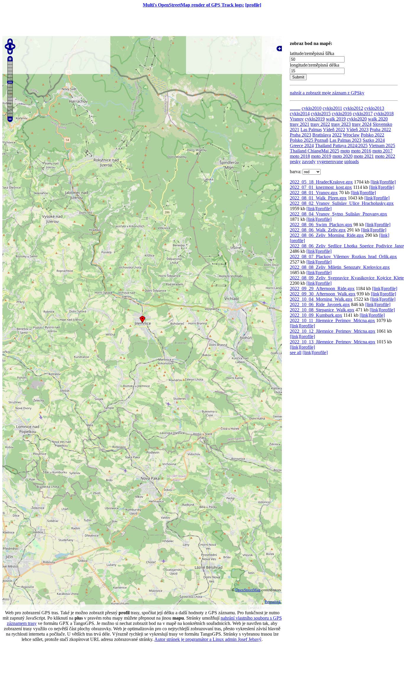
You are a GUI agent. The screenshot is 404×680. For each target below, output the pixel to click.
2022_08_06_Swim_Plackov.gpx (321, 224)
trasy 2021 (299, 124)
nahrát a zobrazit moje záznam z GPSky (327, 92)
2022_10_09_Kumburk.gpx (316, 315)
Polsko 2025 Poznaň (309, 140)
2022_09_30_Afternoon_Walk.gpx (322, 293)
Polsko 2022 (372, 134)
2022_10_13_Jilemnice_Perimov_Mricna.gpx (332, 341)
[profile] (253, 4)
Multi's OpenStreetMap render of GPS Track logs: (193, 4)
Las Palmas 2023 (345, 140)
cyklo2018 (384, 113)
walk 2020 (378, 118)
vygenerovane (330, 161)
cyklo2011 (332, 108)
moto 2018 (300, 156)
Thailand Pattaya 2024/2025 (341, 145)
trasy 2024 (361, 124)
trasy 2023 (341, 124)
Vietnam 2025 (382, 145)
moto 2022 (385, 156)
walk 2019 (336, 118)
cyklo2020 (357, 118)
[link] (376, 181)
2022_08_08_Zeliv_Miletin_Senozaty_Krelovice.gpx (340, 267)
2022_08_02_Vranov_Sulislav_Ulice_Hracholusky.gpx (342, 203)
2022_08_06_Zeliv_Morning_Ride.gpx (327, 235)
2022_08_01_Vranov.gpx (314, 192)
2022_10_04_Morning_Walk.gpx (321, 299)
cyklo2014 (300, 113)
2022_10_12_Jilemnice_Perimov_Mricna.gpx (332, 331)
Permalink (273, 601)
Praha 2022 (380, 129)
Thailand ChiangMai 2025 (314, 150)
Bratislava (321, 134)
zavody (309, 161)
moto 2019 (321, 156)
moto (345, 150)
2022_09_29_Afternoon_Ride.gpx (322, 288)
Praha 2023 (300, 134)
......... (295, 108)
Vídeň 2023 (357, 129)
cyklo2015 (321, 113)
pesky (295, 161)
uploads (351, 161)
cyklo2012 (353, 108)
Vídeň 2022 (334, 129)
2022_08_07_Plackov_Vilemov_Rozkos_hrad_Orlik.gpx (343, 256)
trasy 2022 (320, 124)
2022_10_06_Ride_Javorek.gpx (320, 304)
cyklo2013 (374, 108)
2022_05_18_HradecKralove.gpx (321, 181)
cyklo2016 (342, 113)
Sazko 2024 (374, 140)
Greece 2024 (302, 145)
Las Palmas (311, 129)
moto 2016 (361, 150)
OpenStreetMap (248, 590)
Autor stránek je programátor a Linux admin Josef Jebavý (207, 639)
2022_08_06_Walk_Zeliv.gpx (318, 229)
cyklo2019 (315, 118)
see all (295, 352)
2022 (337, 134)
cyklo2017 (363, 113)
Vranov (297, 118)
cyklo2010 (311, 108)
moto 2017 (382, 150)
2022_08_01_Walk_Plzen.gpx (318, 197)
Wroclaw (351, 134)
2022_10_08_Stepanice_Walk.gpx (322, 309)
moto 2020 (342, 156)
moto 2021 (364, 156)
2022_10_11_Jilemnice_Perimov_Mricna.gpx (332, 320)
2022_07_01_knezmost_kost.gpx (321, 187)
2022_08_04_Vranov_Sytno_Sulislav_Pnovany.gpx (338, 213)
